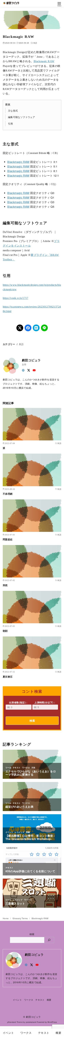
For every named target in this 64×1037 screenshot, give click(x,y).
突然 (5, 585)
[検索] (49, 940)
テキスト (40, 999)
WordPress (52, 1022)
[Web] (23, 370)
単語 (35, 42)
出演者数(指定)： (18, 702)
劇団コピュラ (33, 1016)
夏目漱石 (8, 676)
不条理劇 (8, 493)
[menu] (59, 4)
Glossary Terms (20, 918)
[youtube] (34, 370)
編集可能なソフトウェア (21, 117)
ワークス (28, 999)
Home (6, 918)
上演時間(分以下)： (45, 702)
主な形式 (13, 110)
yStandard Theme (15, 1022)
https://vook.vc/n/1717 (15, 298)
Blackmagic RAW (44, 61)
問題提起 (8, 539)
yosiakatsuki (31, 1022)
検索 (32, 720)
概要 (49, 999)
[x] (28, 370)
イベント (17, 999)
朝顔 (5, 630)
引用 (10, 123)
